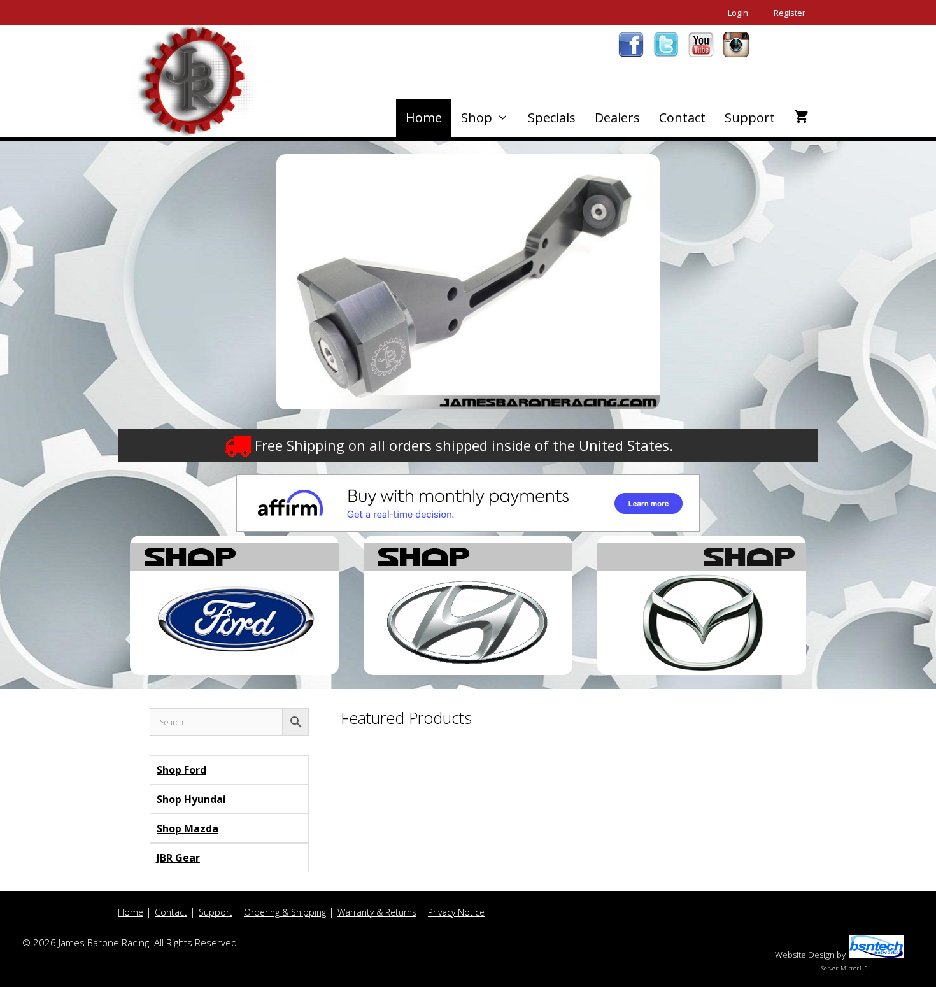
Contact (682, 117)
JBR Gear (178, 858)
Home (424, 117)
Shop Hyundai (191, 799)
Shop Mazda (187, 828)
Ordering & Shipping (285, 912)
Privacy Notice (456, 912)
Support (750, 117)
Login (738, 12)
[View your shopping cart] (801, 118)
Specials (552, 117)
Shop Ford (181, 770)
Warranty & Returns (376, 912)
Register (789, 12)
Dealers (617, 117)
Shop (476, 117)
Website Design (805, 954)
